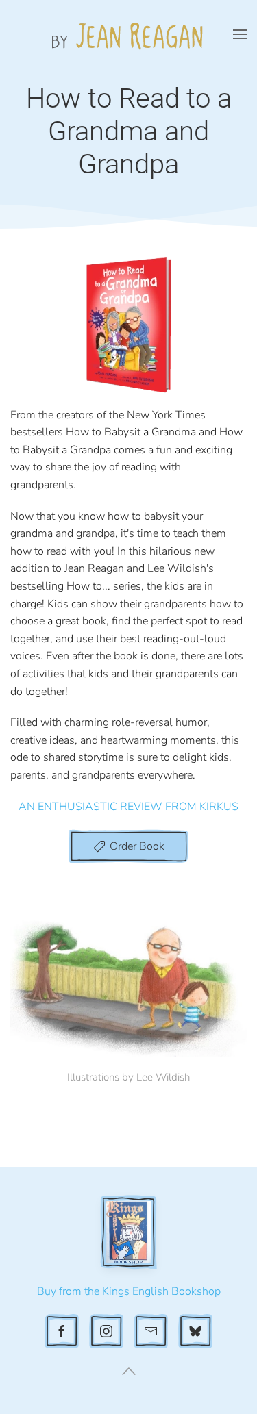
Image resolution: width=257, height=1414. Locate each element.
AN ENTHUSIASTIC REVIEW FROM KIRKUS (128, 806)
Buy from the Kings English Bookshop (129, 1291)
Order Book (137, 846)
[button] (240, 34)
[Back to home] (129, 34)
